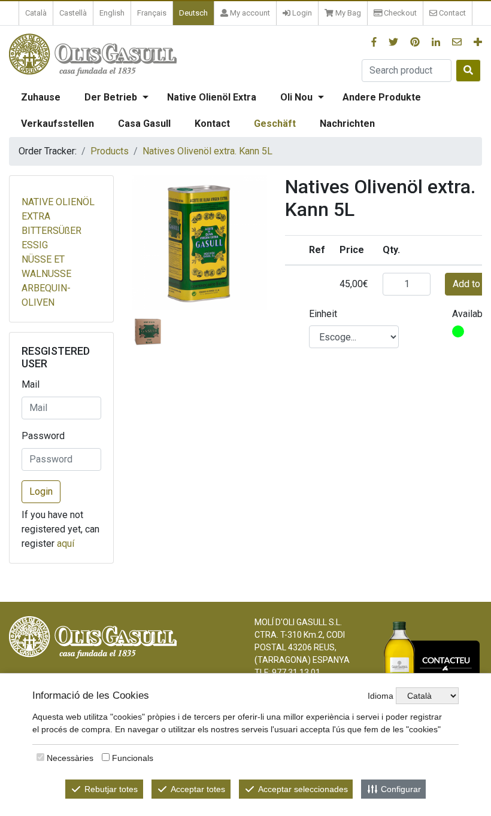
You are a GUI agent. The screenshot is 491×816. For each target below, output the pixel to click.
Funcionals (132, 758)
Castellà (73, 12)
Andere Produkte (382, 97)
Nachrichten (347, 123)
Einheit (323, 313)
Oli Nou (296, 97)
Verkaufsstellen (57, 123)
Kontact (212, 123)
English (112, 12)
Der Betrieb (110, 97)
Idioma (380, 696)
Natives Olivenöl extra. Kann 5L (207, 151)
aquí (65, 543)
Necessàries (70, 758)
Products (109, 151)
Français (151, 12)
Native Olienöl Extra (211, 97)
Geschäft (275, 123)
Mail (31, 384)
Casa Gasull (144, 123)
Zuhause (40, 97)
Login (41, 491)
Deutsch (193, 12)
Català (36, 12)
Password (43, 436)
